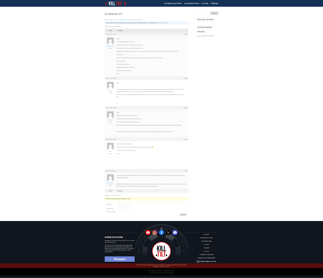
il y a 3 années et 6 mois (163, 23)
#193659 (185, 171)
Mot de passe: (109, 208)
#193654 (185, 139)
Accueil (106, 20)
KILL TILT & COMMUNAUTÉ (119, 20)
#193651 (185, 108)
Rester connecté (111, 211)
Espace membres (131, 20)
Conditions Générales (206, 254)
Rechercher (214, 13)
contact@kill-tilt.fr (208, 261)
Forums (111, 20)
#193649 (185, 34)
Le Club (204, 3)
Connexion (183, 214)
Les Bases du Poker (173, 3)
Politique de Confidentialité (206, 258)
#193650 (185, 78)
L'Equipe (206, 248)
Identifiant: (109, 204)
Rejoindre (120, 259)
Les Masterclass (191, 3)
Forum (206, 251)
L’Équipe (214, 3)
